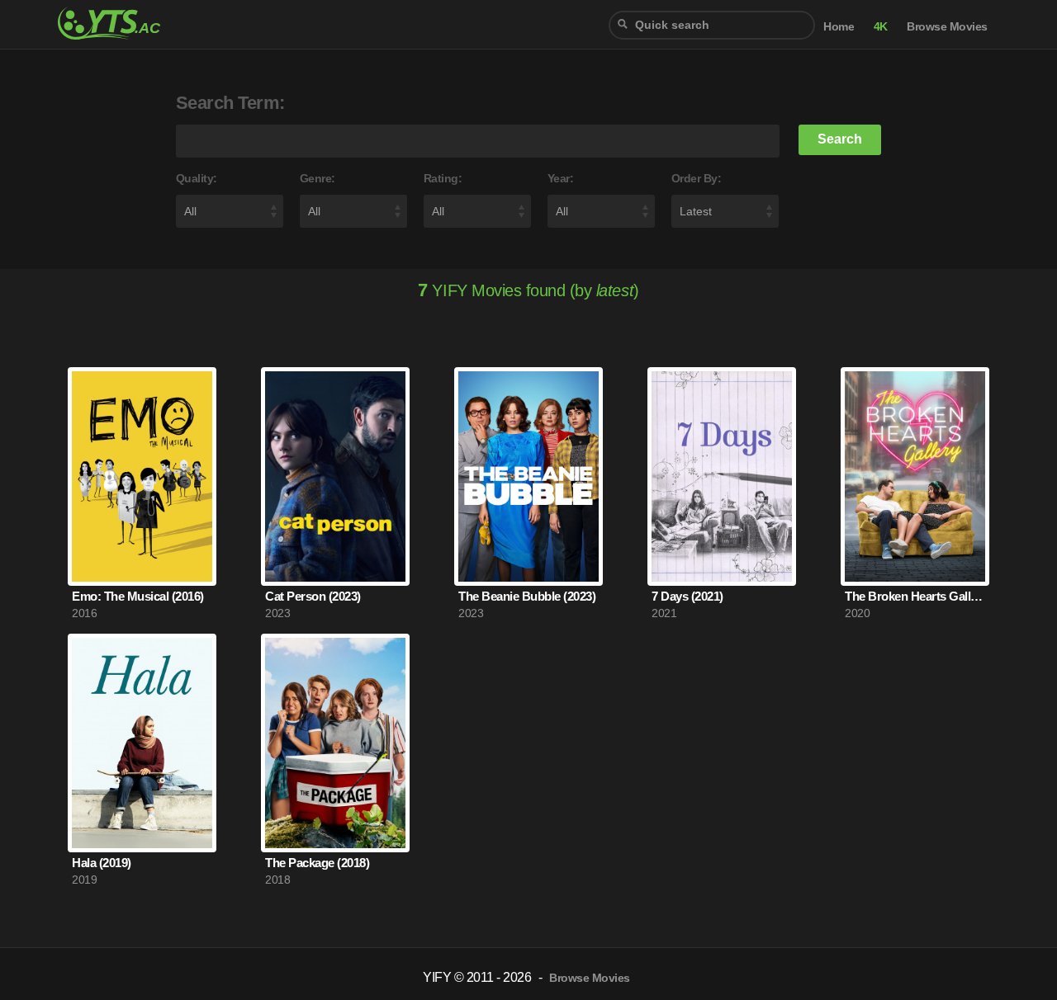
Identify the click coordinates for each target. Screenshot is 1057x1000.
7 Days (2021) (687, 596)
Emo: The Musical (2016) (138, 596)
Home (838, 27)
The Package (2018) (317, 863)
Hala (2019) (101, 863)
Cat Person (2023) (313, 596)
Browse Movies (947, 27)
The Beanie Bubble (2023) (526, 596)
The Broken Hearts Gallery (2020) (915, 596)
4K (881, 27)
